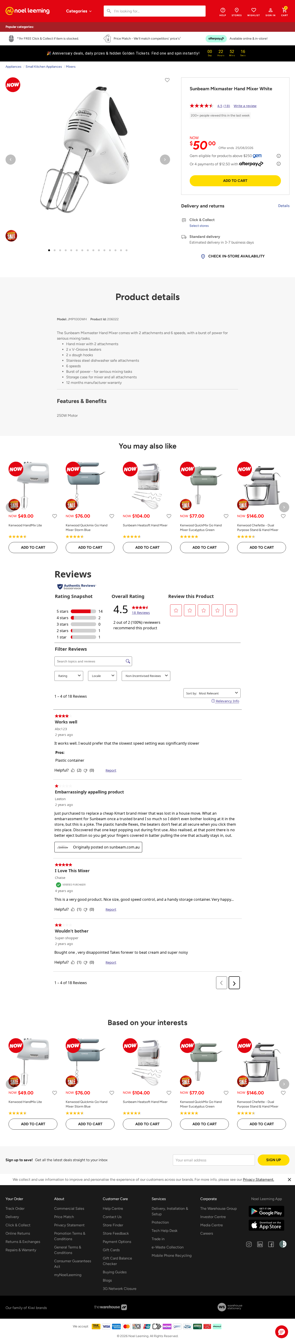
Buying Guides (115, 1272)
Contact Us (112, 1217)
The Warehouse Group (218, 1208)
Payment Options (117, 1241)
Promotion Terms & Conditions (69, 1236)
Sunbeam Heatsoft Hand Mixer (145, 525)
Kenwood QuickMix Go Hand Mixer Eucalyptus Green (201, 527)
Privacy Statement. (258, 1179)
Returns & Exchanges (23, 1241)
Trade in (158, 1239)
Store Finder (113, 1225)
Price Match (64, 1217)
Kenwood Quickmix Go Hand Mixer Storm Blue (86, 527)
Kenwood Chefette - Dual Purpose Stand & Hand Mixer (257, 527)
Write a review (245, 105)
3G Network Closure (119, 1288)
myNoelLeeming (67, 1275)
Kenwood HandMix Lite (25, 525)
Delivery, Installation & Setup (170, 1211)
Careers (206, 1233)
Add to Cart (235, 180)
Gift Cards (111, 1250)
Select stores (199, 226)
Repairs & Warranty (21, 1250)
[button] (271, 12)
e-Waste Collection (168, 1247)
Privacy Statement (69, 1225)
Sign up (273, 1160)
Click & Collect (18, 1225)
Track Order (15, 1208)
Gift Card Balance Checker (117, 1261)
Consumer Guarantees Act (72, 1264)
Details (283, 206)
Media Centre (211, 1225)
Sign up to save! (19, 1160)
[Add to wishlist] (167, 81)
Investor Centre (213, 1217)
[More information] (278, 156)
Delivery (12, 1217)
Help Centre (113, 1208)
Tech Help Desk (164, 1230)
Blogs (107, 1280)
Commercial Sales (69, 1208)
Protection (160, 1222)
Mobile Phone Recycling (172, 1255)
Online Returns (18, 1233)
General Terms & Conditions (67, 1250)
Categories (77, 11)
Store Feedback (116, 1233)
